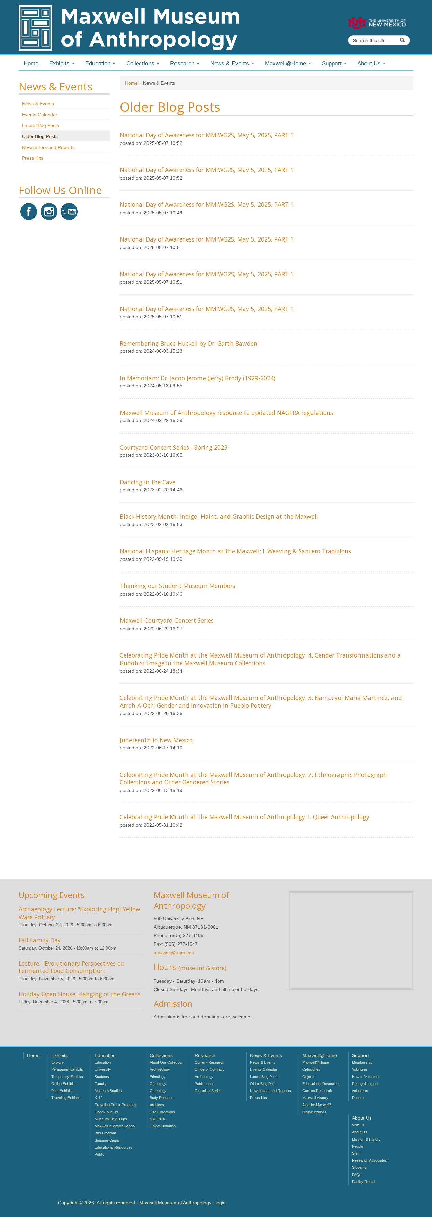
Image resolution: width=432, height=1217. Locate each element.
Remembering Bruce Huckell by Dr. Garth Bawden (189, 343)
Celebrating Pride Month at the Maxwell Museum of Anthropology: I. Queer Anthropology (244, 817)
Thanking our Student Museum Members (177, 586)
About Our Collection (166, 1062)
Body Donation (161, 1098)
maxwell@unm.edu (174, 952)
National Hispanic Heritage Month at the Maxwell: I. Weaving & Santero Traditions (235, 551)
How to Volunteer (366, 1077)
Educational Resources (113, 1147)
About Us (359, 1132)
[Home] (129, 27)
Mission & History (366, 1139)
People (357, 1146)
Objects (308, 1077)
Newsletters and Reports (48, 147)
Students (101, 1077)
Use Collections (162, 1112)
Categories (311, 1069)
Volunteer (359, 1069)
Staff (355, 1153)
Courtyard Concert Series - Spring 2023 (173, 447)
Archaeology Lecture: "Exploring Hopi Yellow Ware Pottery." (79, 913)
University (102, 1069)
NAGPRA (157, 1119)
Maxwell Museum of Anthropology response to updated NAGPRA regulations (226, 413)
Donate (358, 1098)
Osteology (158, 1084)
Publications (204, 1084)
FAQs (356, 1175)
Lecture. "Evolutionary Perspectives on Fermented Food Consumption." (72, 967)
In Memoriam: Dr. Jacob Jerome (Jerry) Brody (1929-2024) (197, 378)
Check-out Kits (106, 1112)
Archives (157, 1105)
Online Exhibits (63, 1084)
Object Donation (163, 1126)
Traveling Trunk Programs (116, 1105)
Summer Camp (106, 1140)
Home (31, 63)
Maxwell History (315, 1098)
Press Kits (32, 158)
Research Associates (369, 1160)
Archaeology (160, 1069)
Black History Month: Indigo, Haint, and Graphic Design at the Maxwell (219, 516)
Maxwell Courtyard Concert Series (167, 620)
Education (102, 1062)
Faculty (100, 1084)
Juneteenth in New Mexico (156, 740)
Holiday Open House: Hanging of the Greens (80, 994)
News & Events (38, 103)
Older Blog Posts (40, 136)
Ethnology (158, 1077)
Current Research (209, 1062)
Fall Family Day (40, 940)
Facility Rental (363, 1182)
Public (99, 1154)
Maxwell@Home (315, 1062)
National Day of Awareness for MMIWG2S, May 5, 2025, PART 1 (207, 135)
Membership (362, 1062)
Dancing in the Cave (148, 482)
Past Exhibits (62, 1091)
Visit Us (358, 1125)
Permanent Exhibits (67, 1069)
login (221, 1202)
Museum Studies (108, 1091)
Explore (57, 1062)
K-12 (98, 1098)
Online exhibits (314, 1112)
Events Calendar (39, 114)
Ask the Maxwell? (316, 1105)
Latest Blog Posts (40, 125)
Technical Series (208, 1091)
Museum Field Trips (110, 1119)
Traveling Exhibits (65, 1098)
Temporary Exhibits (67, 1077)
